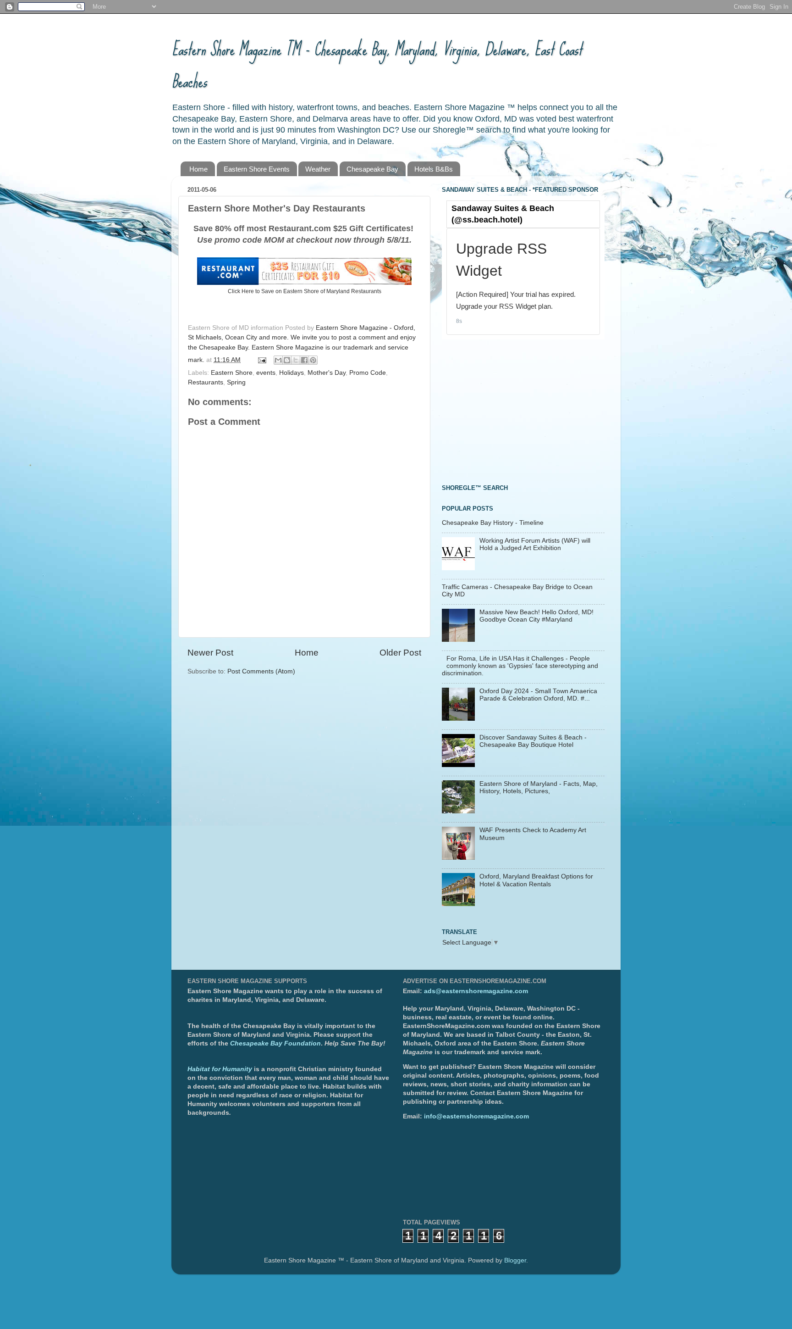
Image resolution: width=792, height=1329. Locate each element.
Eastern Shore (232, 372)
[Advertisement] (510, 410)
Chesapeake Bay (372, 169)
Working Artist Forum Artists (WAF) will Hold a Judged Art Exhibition (534, 544)
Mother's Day (327, 372)
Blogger (515, 1260)
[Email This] (278, 360)
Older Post (400, 652)
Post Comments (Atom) (261, 671)
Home (198, 169)
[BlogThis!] (287, 360)
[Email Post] (261, 359)
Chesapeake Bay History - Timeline (493, 522)
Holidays (291, 372)
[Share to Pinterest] (313, 360)
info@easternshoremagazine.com (476, 1116)
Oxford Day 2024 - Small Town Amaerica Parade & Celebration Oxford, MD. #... (538, 695)
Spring (236, 382)
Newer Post (210, 652)
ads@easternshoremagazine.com (476, 991)
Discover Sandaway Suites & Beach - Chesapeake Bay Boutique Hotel (533, 741)
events (265, 372)
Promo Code (367, 372)
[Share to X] (295, 360)
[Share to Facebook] (304, 360)
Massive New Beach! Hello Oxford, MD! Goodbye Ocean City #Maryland (536, 616)
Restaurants (205, 382)
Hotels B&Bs (433, 169)
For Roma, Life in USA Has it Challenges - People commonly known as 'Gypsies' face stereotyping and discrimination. (520, 666)
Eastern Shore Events (257, 169)
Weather (317, 169)
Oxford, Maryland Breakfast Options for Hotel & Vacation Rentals (536, 880)
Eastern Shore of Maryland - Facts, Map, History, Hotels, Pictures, (538, 787)
